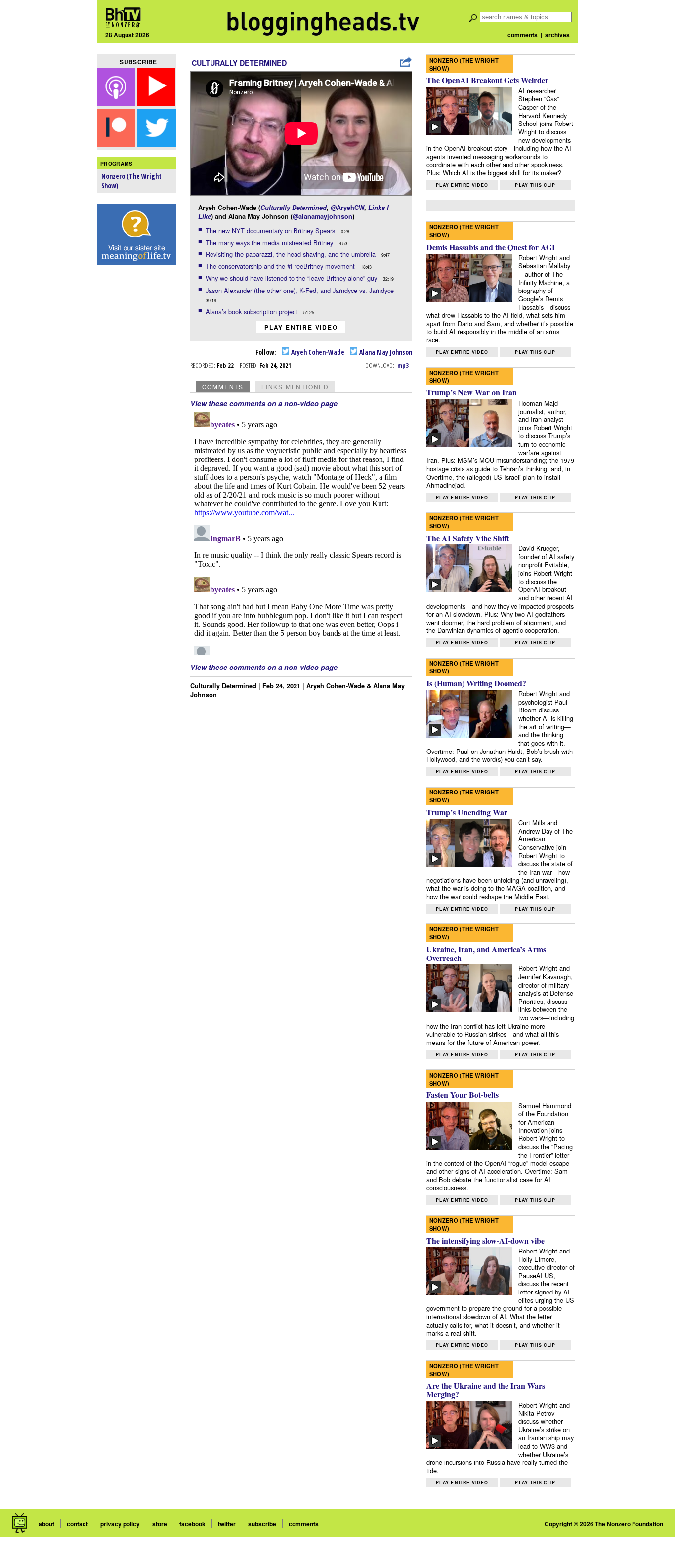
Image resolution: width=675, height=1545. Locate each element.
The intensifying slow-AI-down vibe (485, 1240)
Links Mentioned (295, 386)
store (159, 1523)
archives (557, 34)
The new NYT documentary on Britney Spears (271, 230)
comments (522, 34)
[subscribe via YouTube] (156, 103)
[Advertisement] (136, 425)
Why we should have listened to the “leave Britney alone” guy (292, 278)
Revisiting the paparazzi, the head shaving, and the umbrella (292, 254)
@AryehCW (347, 207)
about (46, 1523)
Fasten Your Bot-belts (462, 1094)
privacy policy (120, 1523)
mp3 (403, 365)
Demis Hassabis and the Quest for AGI (490, 246)
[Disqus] (301, 531)
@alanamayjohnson (322, 216)
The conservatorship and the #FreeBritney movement (281, 266)
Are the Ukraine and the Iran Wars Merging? (485, 1390)
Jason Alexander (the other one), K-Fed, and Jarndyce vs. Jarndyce (301, 290)
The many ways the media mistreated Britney (270, 242)
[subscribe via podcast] (117, 103)
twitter (227, 1523)
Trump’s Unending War (466, 812)
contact (77, 1523)
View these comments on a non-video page (264, 403)
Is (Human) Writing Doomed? (476, 683)
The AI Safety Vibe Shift (467, 537)
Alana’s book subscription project (252, 311)
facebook (192, 1523)
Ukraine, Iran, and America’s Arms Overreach (486, 953)
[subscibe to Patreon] (116, 144)
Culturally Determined (239, 63)
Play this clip (535, 185)
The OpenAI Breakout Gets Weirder (487, 79)
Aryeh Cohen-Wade (317, 352)
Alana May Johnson (385, 352)
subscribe (262, 1523)
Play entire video (301, 327)
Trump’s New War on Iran (471, 392)
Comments (223, 386)
